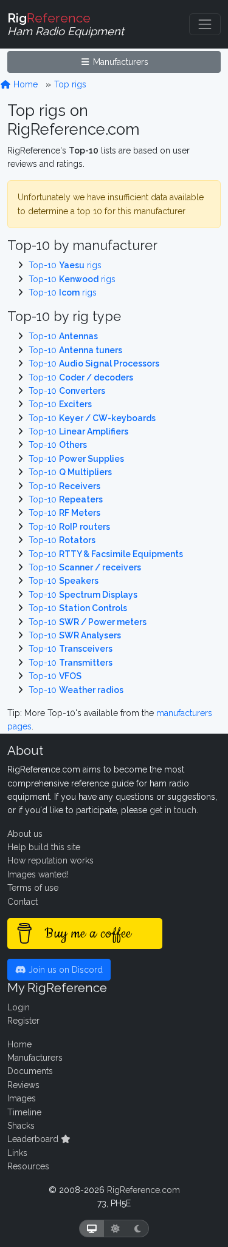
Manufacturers (119, 62)
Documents (30, 1071)
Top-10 (63, 336)
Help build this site (43, 847)
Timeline (24, 1112)
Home (24, 84)
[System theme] (92, 1228)
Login (18, 1007)
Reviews (23, 1085)
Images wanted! (38, 874)
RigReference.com (143, 1190)
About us (25, 834)
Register (23, 1021)
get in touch (173, 810)
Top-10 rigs (65, 265)
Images (21, 1098)
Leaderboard (34, 1139)
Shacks (21, 1125)
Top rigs (70, 84)
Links (17, 1153)
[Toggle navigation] (205, 24)
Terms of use (32, 888)
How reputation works (50, 860)
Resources (28, 1166)
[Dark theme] (137, 1228)
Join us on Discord (64, 970)
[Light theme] (115, 1228)
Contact (22, 902)
